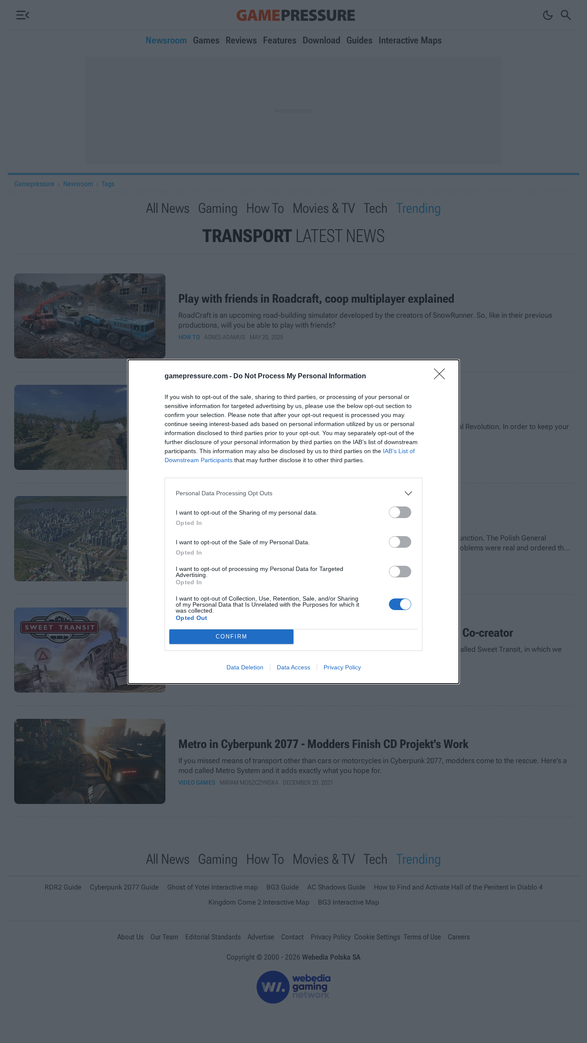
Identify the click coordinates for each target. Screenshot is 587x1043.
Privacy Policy (342, 667)
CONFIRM (232, 636)
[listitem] (293, 493)
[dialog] (293, 522)
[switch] (400, 512)
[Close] (442, 376)
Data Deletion (244, 667)
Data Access (293, 667)
